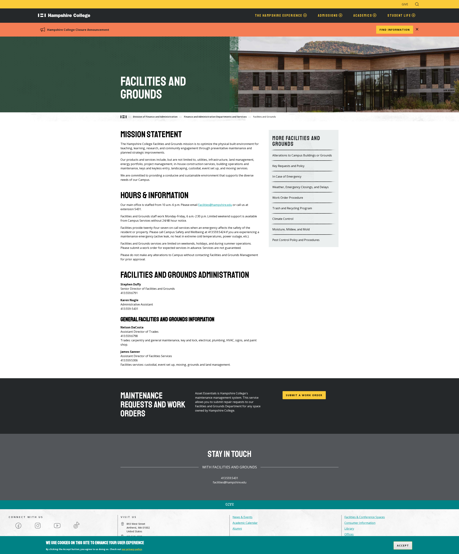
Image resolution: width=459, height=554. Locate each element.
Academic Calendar (245, 523)
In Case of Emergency (286, 176)
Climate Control (282, 219)
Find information (395, 29)
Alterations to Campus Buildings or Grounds (302, 155)
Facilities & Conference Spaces (364, 517)
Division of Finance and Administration (155, 116)
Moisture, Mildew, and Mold (291, 229)
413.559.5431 (229, 478)
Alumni (237, 529)
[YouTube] (57, 528)
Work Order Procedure (287, 198)
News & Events (242, 517)
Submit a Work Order (304, 395)
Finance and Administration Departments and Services (215, 116)
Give (405, 4)
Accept (403, 545)
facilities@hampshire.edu (229, 482)
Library (349, 529)
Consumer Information (359, 523)
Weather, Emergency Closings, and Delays (300, 187)
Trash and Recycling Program (292, 208)
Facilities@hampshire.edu (215, 205)
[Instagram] (37, 528)
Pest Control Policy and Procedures (296, 240)
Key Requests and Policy (288, 166)
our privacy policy (132, 549)
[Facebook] (18, 528)
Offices (349, 534)
